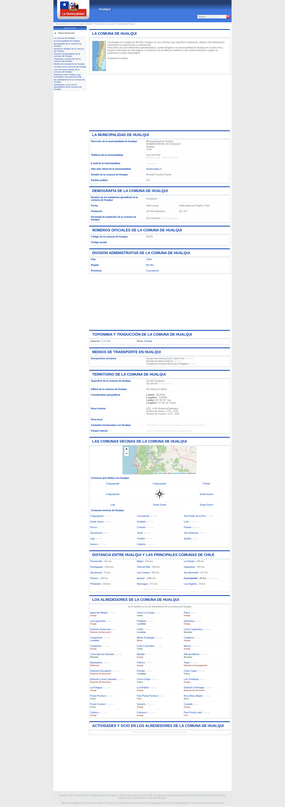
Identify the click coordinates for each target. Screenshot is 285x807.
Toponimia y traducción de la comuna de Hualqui (142, 334)
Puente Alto (96, 561)
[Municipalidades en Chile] (73, 15)
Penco (93, 527)
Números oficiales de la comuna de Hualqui (137, 230)
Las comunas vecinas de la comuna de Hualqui (139, 441)
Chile (149, 259)
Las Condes (143, 572)
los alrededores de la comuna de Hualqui (135, 600)
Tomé (140, 533)
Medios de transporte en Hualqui (126, 352)
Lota (112, 504)
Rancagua (142, 584)
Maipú (140, 561)
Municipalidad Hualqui (126, 24)
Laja (92, 538)
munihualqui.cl (154, 169)
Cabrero (141, 544)
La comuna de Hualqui (114, 33)
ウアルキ (106, 341)
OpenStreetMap (179, 473)
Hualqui (105, 9)
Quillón (187, 538)
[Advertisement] (159, 102)
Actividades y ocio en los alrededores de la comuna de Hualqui (158, 726)
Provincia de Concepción (104, 24)
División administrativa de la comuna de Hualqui (141, 253)
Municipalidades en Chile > (67, 24)
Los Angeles (190, 584)
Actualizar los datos (117, 58)
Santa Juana (206, 494)
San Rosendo (191, 533)
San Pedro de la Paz (195, 516)
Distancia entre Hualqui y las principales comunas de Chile (153, 555)
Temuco (94, 578)
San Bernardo (191, 572)
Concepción (152, 270)
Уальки (148, 341)
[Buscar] (228, 16)
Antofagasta (96, 567)
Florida (206, 483)
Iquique (141, 578)
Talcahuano (96, 533)
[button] (126, 449)
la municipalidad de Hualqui (120, 135)
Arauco (94, 544)
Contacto (110, 803)
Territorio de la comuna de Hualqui (129, 374)
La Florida (189, 561)
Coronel (141, 527)
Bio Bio (150, 265)
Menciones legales (71, 803)
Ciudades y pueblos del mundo (133, 803)
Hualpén (141, 521)
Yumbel (141, 538)
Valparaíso (189, 567)
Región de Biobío (85, 24)
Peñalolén (95, 584)
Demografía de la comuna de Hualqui (130, 191)
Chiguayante (112, 483)
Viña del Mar (143, 567)
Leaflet (159, 473)
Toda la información (66, 33)
